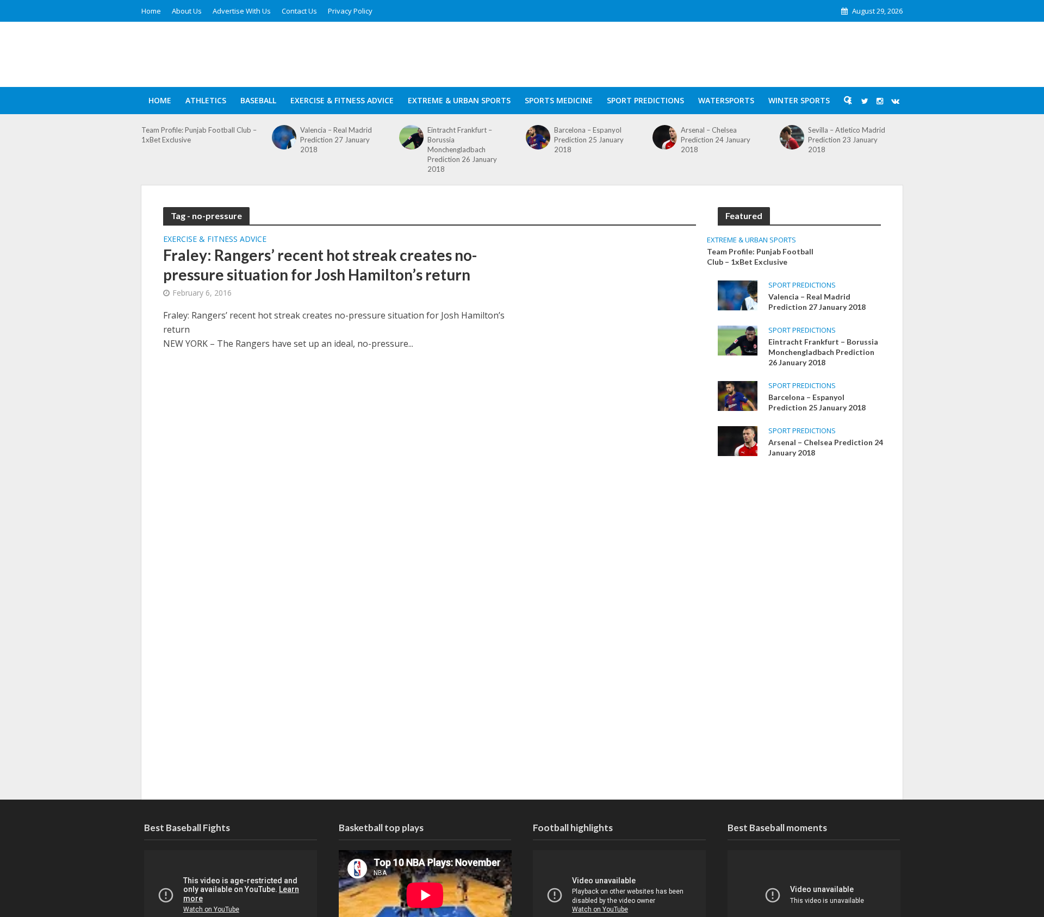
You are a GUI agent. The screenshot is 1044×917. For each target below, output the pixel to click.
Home (151, 11)
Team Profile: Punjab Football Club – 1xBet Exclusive (199, 135)
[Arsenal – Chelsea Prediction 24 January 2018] (665, 137)
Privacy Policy (350, 11)
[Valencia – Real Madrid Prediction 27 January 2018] (284, 137)
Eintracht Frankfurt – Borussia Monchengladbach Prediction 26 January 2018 (462, 149)
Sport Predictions (645, 100)
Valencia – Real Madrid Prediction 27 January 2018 (336, 140)
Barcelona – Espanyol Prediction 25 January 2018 (589, 140)
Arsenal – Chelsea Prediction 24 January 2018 (715, 140)
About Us (187, 11)
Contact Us (299, 11)
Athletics (205, 100)
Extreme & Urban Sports (459, 100)
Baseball (258, 100)
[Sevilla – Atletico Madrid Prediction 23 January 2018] (792, 137)
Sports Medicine (559, 100)
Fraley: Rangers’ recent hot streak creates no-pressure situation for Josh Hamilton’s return (320, 265)
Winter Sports (799, 100)
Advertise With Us (242, 11)
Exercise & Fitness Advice (342, 100)
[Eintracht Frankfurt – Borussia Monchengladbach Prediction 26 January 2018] (411, 137)
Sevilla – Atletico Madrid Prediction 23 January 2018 (846, 140)
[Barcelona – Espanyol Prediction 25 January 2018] (538, 137)
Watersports (726, 100)
